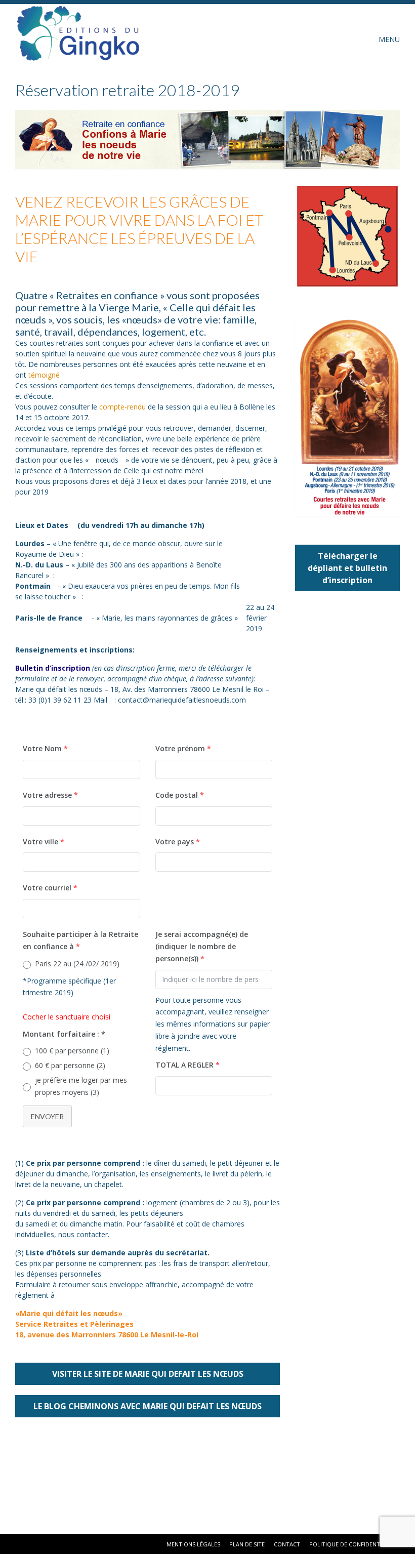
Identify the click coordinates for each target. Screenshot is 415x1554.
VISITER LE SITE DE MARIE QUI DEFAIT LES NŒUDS (147, 1373)
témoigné (44, 375)
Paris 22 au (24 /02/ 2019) (77, 963)
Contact (287, 1544)
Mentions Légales (193, 1544)
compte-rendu (122, 407)
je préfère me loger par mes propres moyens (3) (81, 1086)
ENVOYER (47, 1116)
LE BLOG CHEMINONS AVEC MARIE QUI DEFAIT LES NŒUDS (147, 1406)
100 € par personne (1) (72, 1050)
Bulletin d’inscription (52, 668)
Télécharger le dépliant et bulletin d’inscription (347, 568)
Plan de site (247, 1544)
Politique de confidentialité (352, 1544)
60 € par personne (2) (70, 1065)
